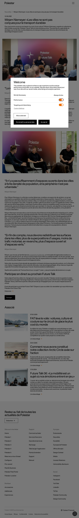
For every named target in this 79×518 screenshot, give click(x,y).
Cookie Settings (19, 108)
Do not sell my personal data (25, 122)
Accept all (44, 122)
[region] (39, 103)
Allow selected (21, 115)
